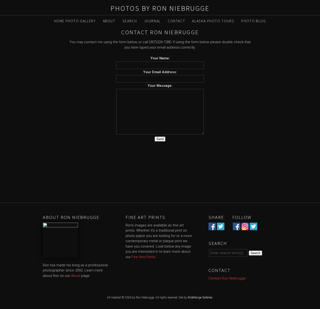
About (109, 21)
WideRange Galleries (200, 297)
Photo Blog (253, 21)
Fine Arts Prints (143, 257)
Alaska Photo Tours (213, 21)
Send (160, 139)
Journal (152, 21)
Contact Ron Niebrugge (227, 278)
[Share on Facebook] (212, 227)
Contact (176, 21)
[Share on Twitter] (220, 227)
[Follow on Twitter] (253, 227)
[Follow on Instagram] (245, 227)
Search (130, 21)
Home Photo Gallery (75, 21)
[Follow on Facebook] (236, 227)
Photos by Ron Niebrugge (160, 8)
